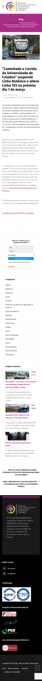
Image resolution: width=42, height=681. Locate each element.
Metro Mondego (11, 335)
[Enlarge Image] (21, 47)
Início (4, 668)
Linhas (8, 327)
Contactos (24, 668)
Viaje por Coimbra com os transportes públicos (21, 241)
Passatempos (10, 347)
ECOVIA (8, 301)
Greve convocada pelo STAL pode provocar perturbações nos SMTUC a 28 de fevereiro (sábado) (20, 484)
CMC (16, 663)
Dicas (19, 97)
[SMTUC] (21, 6)
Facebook (11, 568)
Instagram (11, 574)
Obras (7, 343)
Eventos (8, 315)
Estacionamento (27, 97)
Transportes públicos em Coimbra (19, 262)
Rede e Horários (13, 668)
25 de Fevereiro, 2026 (10, 95)
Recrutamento (11, 351)
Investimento (10, 319)
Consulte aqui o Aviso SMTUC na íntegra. (18, 213)
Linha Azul (9, 323)
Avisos (6, 97)
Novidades (9, 339)
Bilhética (13, 97)
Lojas (7, 331)
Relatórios (9, 355)
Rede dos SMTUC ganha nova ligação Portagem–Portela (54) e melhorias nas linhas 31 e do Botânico (21, 472)
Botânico (9, 293)
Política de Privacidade (12, 672)
